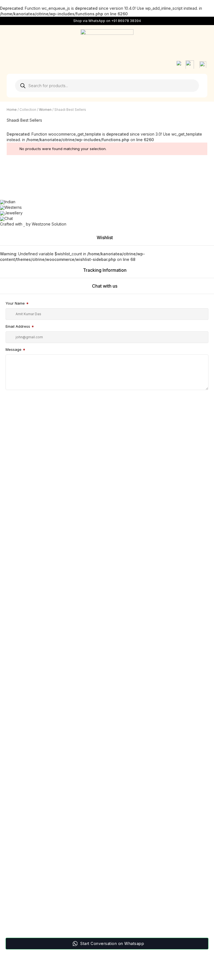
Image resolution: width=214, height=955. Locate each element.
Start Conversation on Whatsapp (112, 943)
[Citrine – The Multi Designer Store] (107, 40)
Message (15, 350)
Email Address (20, 327)
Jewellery (13, 212)
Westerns (13, 207)
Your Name (17, 304)
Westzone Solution (49, 224)
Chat (8, 218)
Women (45, 109)
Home (12, 109)
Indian (9, 201)
